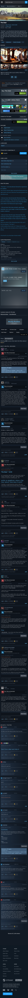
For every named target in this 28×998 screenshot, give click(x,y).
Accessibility (5, 968)
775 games (6, 648)
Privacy (4, 966)
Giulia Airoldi (14, 24)
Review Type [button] (4, 329)
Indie (3, 42)
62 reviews (12, 420)
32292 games (6, 383)
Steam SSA (5, 953)
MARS (5, 687)
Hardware (16, 955)
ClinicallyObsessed (8, 607)
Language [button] (21, 329)
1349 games (6, 461)
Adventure (8, 42)
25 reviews (13, 688)
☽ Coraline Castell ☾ (9, 418)
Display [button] (17, 332)
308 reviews (6, 577)
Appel (5, 348)
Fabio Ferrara (8, 24)
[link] (14, 111)
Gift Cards (5, 960)
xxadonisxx (6, 382)
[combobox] (15, 2)
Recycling (16, 958)
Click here (15, 84)
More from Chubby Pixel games (15, 269)
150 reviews (13, 502)
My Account (17, 973)
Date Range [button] (3, 332)
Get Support (16, 971)
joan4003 (6, 540)
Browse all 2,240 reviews (14, 933)
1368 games (6, 688)
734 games (6, 350)
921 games (6, 542)
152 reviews (12, 542)
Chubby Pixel (8, 26)
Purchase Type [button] (13, 329)
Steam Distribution (7, 958)
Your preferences (12, 314)
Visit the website (5, 167)
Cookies (4, 973)
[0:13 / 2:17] (14, 56)
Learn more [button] (23, 153)
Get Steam (16, 966)
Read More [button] (23, 408)
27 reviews (6, 609)
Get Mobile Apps (7, 993)
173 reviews (13, 461)
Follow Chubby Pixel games (12, 277)
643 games (6, 420)
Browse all (23, 116)
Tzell (5, 501)
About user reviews (4, 314)
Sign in (2, 72)
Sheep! (5, 576)
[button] (3, 6)
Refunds (4, 976)
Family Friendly (16, 42)
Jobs (15, 953)
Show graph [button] (23, 334)
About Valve (16, 951)
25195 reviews (14, 383)
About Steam (6, 951)
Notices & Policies (7, 971)
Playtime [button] (11, 332)
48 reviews (12, 648)
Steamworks (5, 955)
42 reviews (12, 350)
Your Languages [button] (8, 338)
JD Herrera (6, 460)
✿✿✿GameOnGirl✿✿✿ (9, 647)
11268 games (6, 502)
